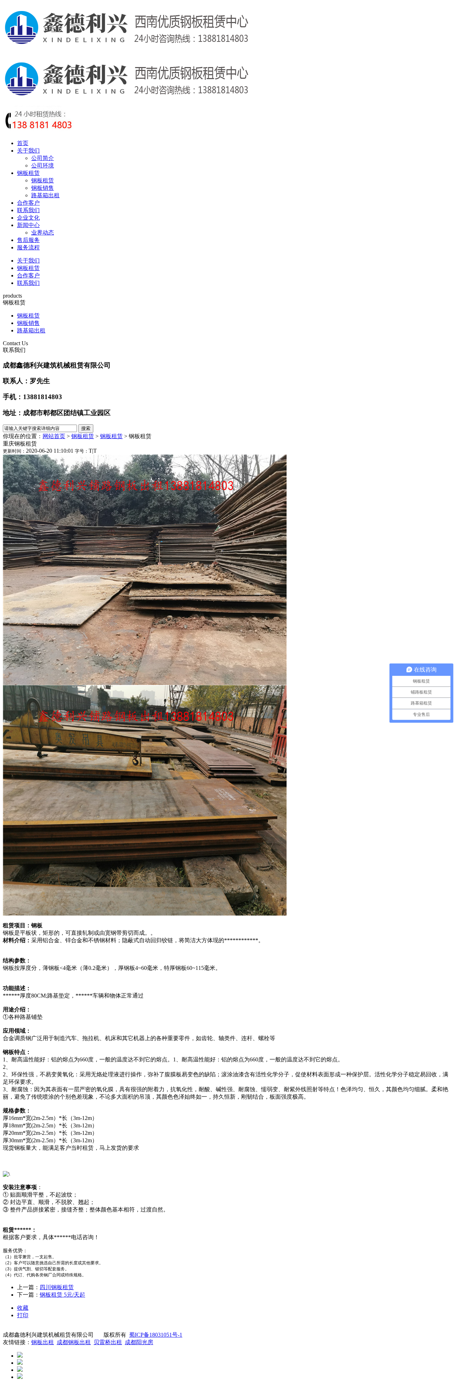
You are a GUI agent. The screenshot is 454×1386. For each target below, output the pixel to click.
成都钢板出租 (74, 1342)
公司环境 (42, 165)
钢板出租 (42, 1342)
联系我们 (28, 210)
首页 (22, 143)
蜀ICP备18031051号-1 (155, 1335)
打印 (22, 1315)
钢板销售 (42, 188)
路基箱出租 (45, 195)
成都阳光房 (139, 1342)
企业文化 (28, 218)
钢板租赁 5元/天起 (62, 1295)
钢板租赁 (28, 173)
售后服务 (28, 240)
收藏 (22, 1308)
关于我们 (28, 151)
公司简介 (42, 158)
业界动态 (42, 233)
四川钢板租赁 (57, 1287)
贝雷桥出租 (108, 1342)
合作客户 (28, 203)
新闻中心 (28, 225)
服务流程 (28, 247)
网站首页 (54, 436)
